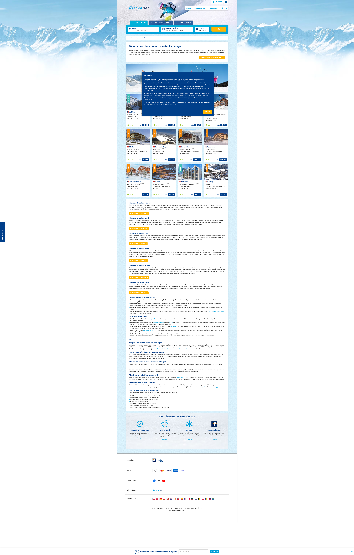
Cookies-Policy (148, 99)
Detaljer (139, 438)
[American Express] (175, 470)
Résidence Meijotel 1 (133, 114)
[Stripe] (182, 470)
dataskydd (173, 104)
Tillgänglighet (178, 508)
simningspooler (201, 387)
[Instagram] (159, 481)
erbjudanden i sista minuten (182, 349)
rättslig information (183, 102)
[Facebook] (154, 481)
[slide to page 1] (175, 446)
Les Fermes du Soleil (133, 184)
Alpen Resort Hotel (159, 184)
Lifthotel (208, 184)
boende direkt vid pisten (150, 330)
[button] (226, 2)
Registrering (214, 552)
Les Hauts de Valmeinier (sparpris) (216, 114)
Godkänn (158, 93)
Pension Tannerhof (185, 149)
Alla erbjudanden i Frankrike (138, 228)
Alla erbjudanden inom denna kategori (212, 57)
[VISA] (169, 470)
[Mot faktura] (155, 470)
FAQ (201, 508)
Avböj (145, 95)
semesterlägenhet (158, 322)
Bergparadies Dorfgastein (187, 184)
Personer (201, 28)
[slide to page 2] (178, 446)
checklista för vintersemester (215, 311)
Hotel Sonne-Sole (211, 149)
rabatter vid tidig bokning (163, 349)
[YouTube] (163, 481)
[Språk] (154, 499)
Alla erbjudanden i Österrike (138, 213)
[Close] (352, 552)
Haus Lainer (157, 149)
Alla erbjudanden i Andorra (138, 293)
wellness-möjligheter (215, 387)
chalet (171, 322)
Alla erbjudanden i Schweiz (138, 260)
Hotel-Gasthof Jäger (133, 149)
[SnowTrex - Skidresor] (158, 490)
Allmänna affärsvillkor (191, 508)
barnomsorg (173, 326)
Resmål (134, 28)
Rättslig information (157, 508)
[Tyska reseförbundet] (160, 460)
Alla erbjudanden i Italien (137, 243)
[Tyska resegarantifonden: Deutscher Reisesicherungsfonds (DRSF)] (154, 460)
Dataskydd (168, 508)
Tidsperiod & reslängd (171, 28)
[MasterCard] (162, 470)
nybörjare (180, 377)
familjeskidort (152, 319)
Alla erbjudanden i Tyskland (138, 277)
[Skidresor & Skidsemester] (139, 8)
